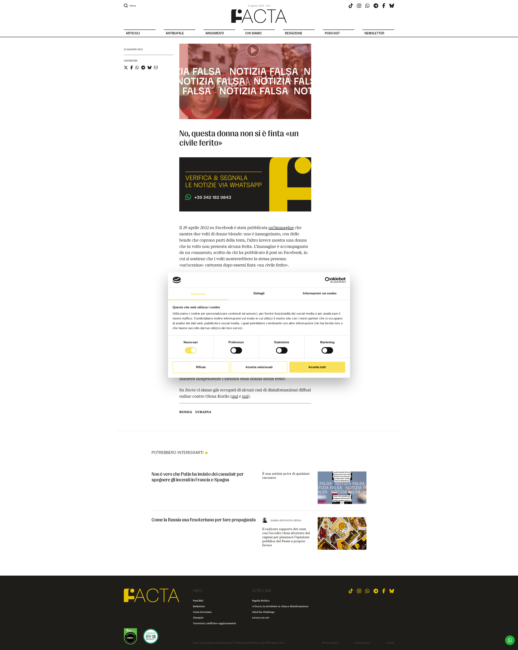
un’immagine (281, 227)
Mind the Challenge (263, 612)
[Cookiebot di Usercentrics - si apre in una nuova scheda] (328, 280)
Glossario (198, 617)
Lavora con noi (260, 617)
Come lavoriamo (202, 612)
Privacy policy (330, 642)
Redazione (199, 606)
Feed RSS (198, 600)
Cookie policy (362, 642)
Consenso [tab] (198, 294)
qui (235, 396)
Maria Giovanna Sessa (285, 520)
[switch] (236, 350)
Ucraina (203, 412)
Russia (185, 412)
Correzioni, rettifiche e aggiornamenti (214, 623)
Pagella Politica (260, 600)
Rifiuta (201, 367)
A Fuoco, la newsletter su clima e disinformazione (280, 606)
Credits (390, 642)
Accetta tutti (317, 367)
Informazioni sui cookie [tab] (319, 293)
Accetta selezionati (259, 367)
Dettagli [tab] (259, 293)
